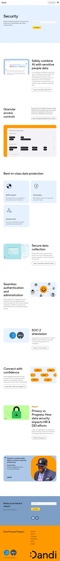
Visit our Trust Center (40, 348)
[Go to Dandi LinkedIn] (33, 518)
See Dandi (52, 2)
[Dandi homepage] (3, 2)
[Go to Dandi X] (37, 518)
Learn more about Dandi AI (42, 89)
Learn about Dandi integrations (15, 386)
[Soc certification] (6, 553)
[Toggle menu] (58, 2)
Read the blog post (39, 438)
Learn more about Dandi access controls (43, 118)
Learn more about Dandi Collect (43, 263)
